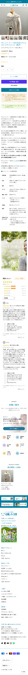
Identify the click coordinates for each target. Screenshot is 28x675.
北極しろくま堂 (8, 669)
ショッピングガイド (6, 594)
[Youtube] (8, 643)
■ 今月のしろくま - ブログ (8, 526)
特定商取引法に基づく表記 (8, 614)
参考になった (21, 337)
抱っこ (3, 550)
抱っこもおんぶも (6, 553)
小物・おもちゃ (5, 558)
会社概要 (3, 599)
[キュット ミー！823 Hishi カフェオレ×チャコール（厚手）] (7, 476)
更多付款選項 (14, 85)
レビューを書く (19, 278)
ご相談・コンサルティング (8, 596)
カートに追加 (14, 76)
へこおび (15, 161)
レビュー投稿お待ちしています (14, 1)
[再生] (14, 262)
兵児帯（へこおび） (6, 568)
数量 (2, 66)
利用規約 (3, 609)
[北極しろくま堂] (14, 5)
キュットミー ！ (5, 566)
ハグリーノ (4, 579)
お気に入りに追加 (14, 90)
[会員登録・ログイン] (23, 5)
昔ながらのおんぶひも (7, 571)
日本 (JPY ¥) (6, 660)
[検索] (5, 5)
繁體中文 (5, 665)
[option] (14, 21)
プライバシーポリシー (7, 612)
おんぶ (3, 556)
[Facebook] (5, 643)
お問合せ (3, 602)
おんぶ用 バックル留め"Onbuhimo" (11, 574)
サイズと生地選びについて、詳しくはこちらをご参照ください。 (15, 106)
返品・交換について (6, 617)
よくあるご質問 (5, 591)
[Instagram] (11, 643)
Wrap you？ (4, 576)
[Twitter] (2, 643)
